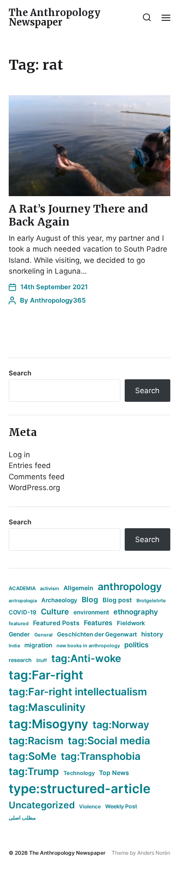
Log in (19, 454)
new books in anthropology (88, 646)
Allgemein (78, 587)
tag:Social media (109, 740)
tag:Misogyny (48, 724)
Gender (19, 634)
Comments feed (37, 476)
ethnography (135, 611)
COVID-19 (22, 612)
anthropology (130, 587)
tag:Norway (121, 724)
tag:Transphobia (100, 756)
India (14, 646)
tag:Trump (34, 771)
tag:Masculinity (47, 707)
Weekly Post (121, 806)
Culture (55, 611)
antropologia (23, 601)
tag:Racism (36, 740)
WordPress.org (34, 487)
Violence (90, 806)
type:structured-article (79, 788)
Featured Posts (56, 623)
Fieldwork (131, 623)
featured (19, 623)
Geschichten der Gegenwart (97, 634)
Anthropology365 (58, 300)
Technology (79, 773)
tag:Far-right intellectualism (78, 691)
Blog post (117, 600)
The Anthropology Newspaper (54, 17)
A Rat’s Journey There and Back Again (78, 215)
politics (136, 644)
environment (91, 612)
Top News (114, 772)
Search (20, 373)
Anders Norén (153, 852)
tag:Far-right (46, 675)
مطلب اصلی (22, 817)
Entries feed (30, 465)
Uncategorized (42, 805)
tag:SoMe (32, 756)
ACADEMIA (22, 588)
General (43, 635)
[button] (147, 17)
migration (38, 645)
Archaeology (59, 600)
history (152, 634)
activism (49, 588)
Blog (90, 599)
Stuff (41, 660)
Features (98, 623)
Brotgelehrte (151, 600)
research (20, 660)
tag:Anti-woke (86, 658)
